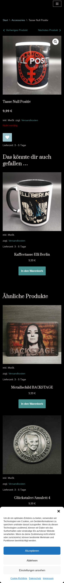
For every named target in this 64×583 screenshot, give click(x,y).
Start (5, 20)
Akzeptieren (32, 550)
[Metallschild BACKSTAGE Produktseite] (32, 334)
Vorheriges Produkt (17, 30)
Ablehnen (32, 560)
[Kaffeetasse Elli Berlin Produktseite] (32, 201)
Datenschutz (35, 578)
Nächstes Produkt (48, 30)
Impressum (48, 578)
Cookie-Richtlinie (18, 578)
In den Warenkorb (32, 270)
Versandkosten (29, 120)
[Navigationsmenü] (57, 4)
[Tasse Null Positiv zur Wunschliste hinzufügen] (7, 137)
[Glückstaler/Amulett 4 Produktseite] (32, 444)
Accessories (18, 20)
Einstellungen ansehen (32, 570)
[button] (58, 511)
